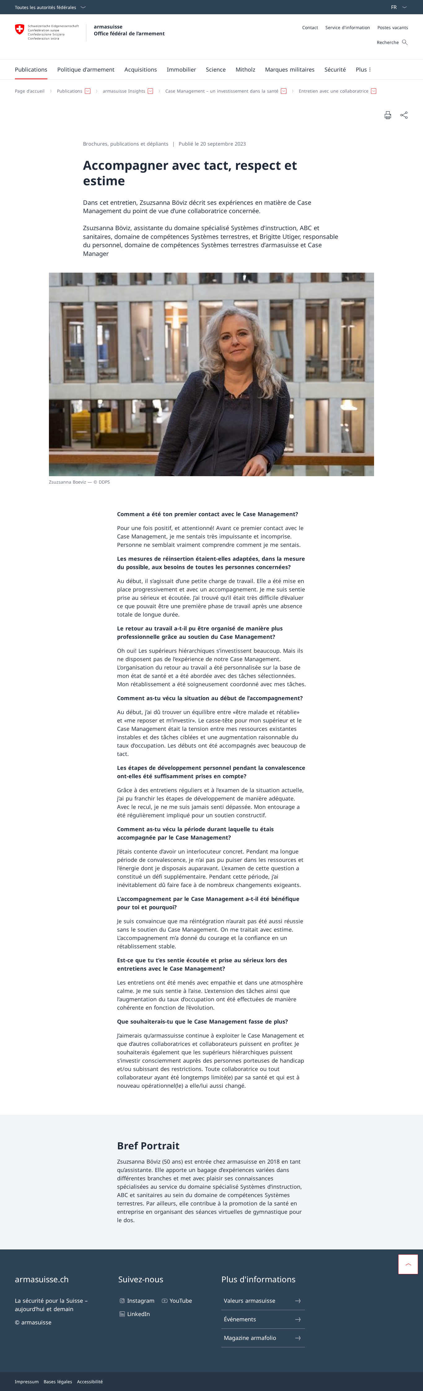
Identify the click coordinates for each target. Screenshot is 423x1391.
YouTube (181, 1300)
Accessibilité (90, 1381)
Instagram (141, 1300)
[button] (31, 69)
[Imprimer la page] (388, 115)
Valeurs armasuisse (249, 1300)
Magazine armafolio (250, 1337)
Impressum (27, 1381)
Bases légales (58, 1381)
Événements (240, 1319)
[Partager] (404, 115)
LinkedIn (138, 1314)
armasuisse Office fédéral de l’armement (129, 30)
